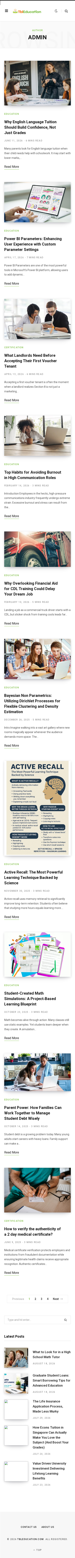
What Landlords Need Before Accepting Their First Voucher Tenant (30, 361)
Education (11, 114)
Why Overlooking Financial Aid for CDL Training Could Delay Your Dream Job (31, 588)
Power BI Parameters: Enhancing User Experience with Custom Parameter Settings (33, 244)
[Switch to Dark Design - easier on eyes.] (56, 10)
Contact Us (29, 1527)
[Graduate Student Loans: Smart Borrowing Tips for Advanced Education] (18, 1383)
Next (56, 1298)
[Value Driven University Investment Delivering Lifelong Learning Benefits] (18, 1474)
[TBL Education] (27, 11)
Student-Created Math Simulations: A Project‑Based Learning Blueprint (30, 998)
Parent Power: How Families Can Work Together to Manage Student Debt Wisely (33, 1113)
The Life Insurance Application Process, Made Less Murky (48, 1406)
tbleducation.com (30, 1539)
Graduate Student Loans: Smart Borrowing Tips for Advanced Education (51, 1380)
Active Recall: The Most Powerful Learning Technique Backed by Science (33, 877)
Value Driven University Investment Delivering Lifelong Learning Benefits (49, 1470)
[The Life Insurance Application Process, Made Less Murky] (18, 1410)
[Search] (65, 11)
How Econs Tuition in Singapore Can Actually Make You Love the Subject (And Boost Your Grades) (51, 1437)
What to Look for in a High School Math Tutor (52, 1354)
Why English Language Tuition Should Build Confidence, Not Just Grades (30, 127)
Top (39, 1550)
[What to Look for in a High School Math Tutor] (18, 1358)
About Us (47, 1527)
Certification (14, 347)
